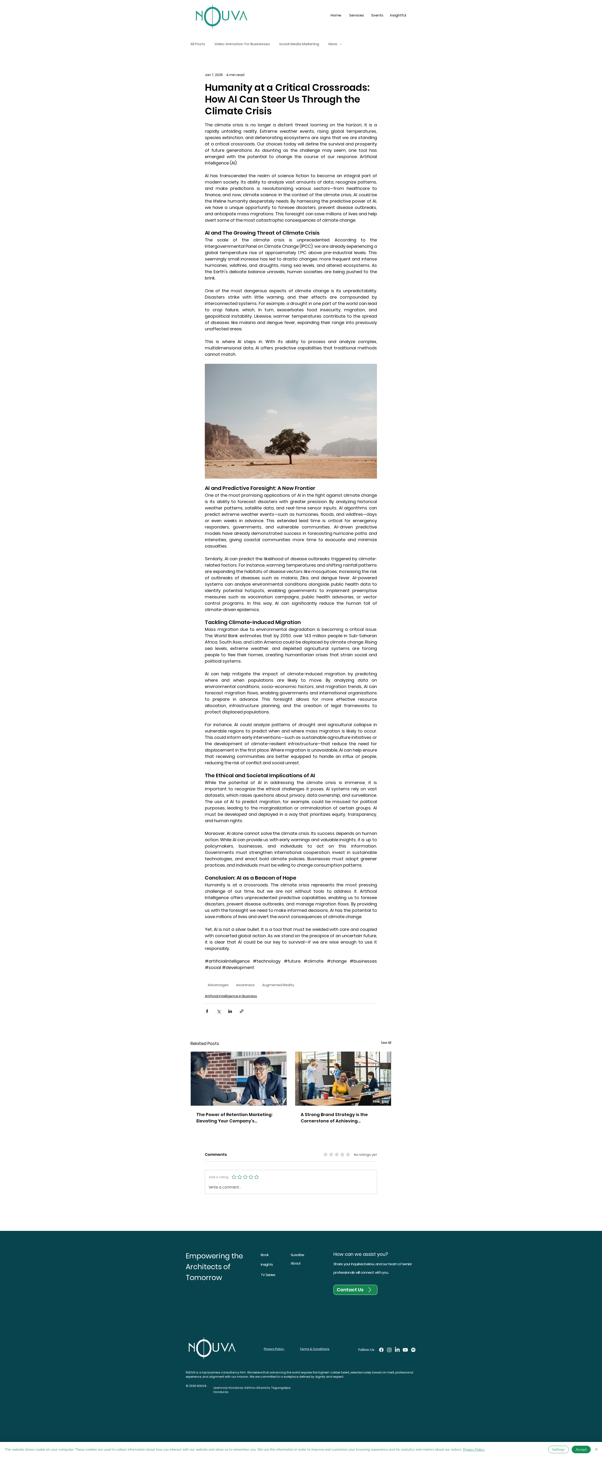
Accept (581, 1449)
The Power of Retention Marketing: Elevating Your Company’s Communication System (234, 1118)
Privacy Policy (474, 1449)
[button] (356, 15)
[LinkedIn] (397, 1350)
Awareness (245, 985)
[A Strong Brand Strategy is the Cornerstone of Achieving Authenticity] (343, 1079)
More (333, 44)
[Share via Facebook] (207, 1011)
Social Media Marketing (299, 44)
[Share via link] (241, 1011)
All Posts (197, 44)
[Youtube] (405, 1350)
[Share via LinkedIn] (230, 1011)
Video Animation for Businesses (242, 44)
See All (386, 1042)
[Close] (596, 1449)
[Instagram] (389, 1350)
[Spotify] (413, 1350)
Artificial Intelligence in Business (231, 996)
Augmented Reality (278, 985)
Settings (558, 1449)
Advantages (218, 985)
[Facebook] (381, 1350)
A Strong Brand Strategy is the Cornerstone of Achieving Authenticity (334, 1118)
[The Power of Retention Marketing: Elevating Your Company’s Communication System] (239, 1079)
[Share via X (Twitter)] (218, 1011)
